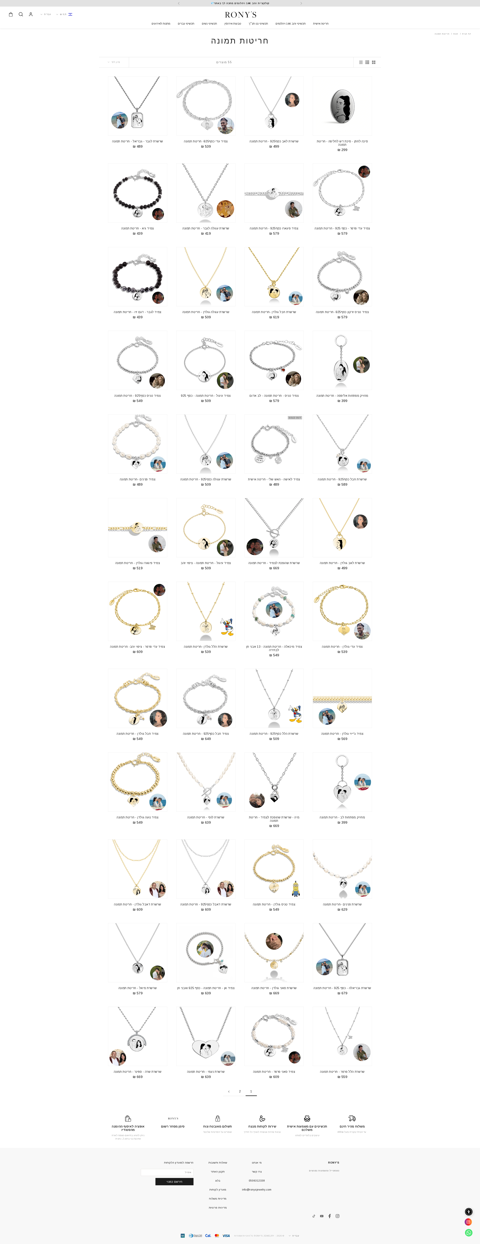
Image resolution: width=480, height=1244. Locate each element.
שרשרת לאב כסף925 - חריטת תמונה (274, 141)
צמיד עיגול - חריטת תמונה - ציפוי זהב (206, 563)
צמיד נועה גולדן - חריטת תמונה (138, 817)
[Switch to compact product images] (361, 62)
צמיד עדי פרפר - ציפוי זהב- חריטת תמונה (137, 646)
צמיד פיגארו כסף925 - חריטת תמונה (274, 228)
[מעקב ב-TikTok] (314, 1216)
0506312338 (257, 1180)
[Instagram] (466, 1223)
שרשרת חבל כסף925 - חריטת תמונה (342, 479)
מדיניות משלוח (217, 1198)
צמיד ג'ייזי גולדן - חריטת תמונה (342, 733)
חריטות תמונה (442, 34)
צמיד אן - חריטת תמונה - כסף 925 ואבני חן (206, 988)
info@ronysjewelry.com (257, 1189)
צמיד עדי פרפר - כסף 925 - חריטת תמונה (342, 228)
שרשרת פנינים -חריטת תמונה (342, 904)
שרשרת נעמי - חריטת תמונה (206, 1071)
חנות (455, 34)
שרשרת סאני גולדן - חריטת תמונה (274, 988)
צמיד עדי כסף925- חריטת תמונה (206, 141)
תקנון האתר (218, 1171)
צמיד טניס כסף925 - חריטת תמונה (137, 395)
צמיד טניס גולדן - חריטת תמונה (274, 904)
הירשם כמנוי (174, 1181)
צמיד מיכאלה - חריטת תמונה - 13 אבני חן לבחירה (274, 648)
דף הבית (466, 34)
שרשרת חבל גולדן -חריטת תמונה (274, 312)
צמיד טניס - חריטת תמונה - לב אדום (274, 395)
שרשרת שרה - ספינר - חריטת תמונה (138, 1071)
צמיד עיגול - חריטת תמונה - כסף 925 (206, 395)
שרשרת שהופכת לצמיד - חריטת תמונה (274, 563)
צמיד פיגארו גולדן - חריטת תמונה (137, 563)
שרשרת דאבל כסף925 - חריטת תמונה (205, 904)
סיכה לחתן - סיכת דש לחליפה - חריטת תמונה (342, 143)
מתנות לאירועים (161, 23)
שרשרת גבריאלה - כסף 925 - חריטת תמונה (342, 988)
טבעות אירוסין (232, 23)
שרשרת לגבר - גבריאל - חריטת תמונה (137, 141)
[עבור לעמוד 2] (228, 1091)
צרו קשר (257, 1171)
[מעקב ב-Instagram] (337, 1216)
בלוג (217, 1180)
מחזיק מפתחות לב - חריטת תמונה (342, 817)
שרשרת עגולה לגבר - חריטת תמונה (205, 228)
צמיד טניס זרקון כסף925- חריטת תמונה (342, 312)
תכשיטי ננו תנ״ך (258, 23)
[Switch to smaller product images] (367, 62)
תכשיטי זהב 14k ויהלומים (290, 23)
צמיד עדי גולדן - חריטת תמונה (342, 646)
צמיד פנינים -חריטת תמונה (137, 479)
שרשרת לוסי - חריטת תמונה (205, 817)
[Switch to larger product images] (373, 62)
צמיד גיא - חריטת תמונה (137, 228)
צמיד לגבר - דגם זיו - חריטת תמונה (137, 312)
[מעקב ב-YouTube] (322, 1216)
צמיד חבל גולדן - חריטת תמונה (138, 733)
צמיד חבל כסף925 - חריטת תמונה (206, 733)
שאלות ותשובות (217, 1162)
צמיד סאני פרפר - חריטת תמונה (274, 1071)
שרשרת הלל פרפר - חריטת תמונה (342, 1071)
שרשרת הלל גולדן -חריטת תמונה (206, 646)
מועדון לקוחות (217, 1189)
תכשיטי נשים (209, 23)
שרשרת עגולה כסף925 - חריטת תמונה (205, 479)
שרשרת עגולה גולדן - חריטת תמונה (206, 312)
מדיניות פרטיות (218, 1207)
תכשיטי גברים (186, 23)
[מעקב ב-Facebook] (330, 1216)
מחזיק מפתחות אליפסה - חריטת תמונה (342, 395)
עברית (47, 14)
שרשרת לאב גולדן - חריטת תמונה (342, 563)
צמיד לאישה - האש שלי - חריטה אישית (274, 479)
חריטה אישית (320, 23)
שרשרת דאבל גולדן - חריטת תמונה (137, 904)
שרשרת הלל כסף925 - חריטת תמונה (274, 733)
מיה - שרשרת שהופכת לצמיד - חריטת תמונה (274, 819)
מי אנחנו (257, 1162)
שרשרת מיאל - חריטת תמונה (137, 988)
